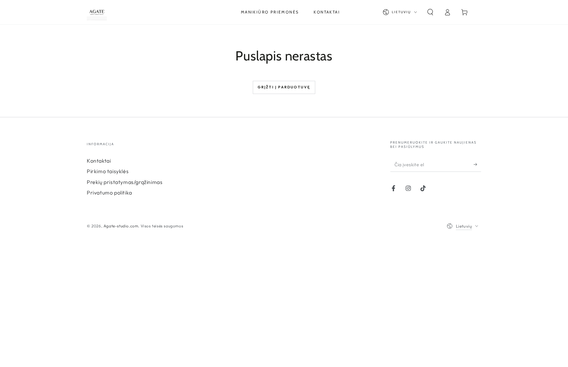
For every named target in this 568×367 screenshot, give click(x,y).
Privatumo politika (109, 192)
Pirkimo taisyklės (108, 171)
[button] (430, 12)
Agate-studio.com (121, 225)
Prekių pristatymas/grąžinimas (124, 182)
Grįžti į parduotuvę (284, 87)
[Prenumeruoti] (477, 164)
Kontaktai (99, 160)
